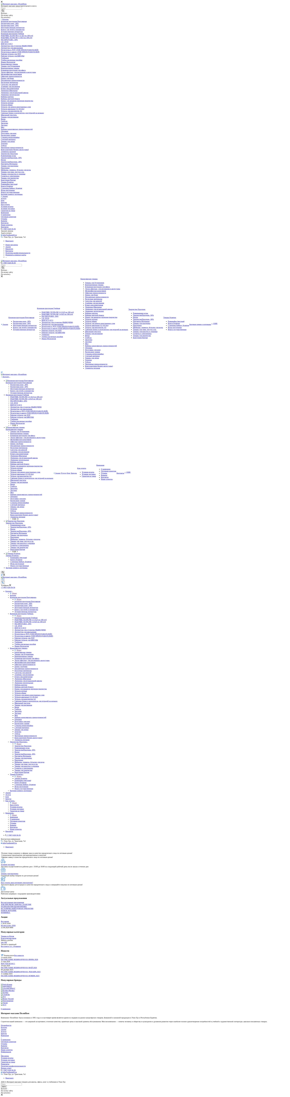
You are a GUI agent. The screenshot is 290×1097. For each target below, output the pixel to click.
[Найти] (3, 10)
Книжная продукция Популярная (27, 601)
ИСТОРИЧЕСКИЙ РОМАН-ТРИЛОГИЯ (17, 908)
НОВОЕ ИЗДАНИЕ (8, 911)
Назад (14, 593)
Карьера (4, 1046)
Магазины (5, 1056)
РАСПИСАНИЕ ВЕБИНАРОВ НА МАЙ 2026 (19, 968)
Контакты (4, 1048)
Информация (6, 1052)
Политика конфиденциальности (13, 1066)
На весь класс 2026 (8, 925)
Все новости (19, 955)
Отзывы (4, 1044)
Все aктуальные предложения (12, 902)
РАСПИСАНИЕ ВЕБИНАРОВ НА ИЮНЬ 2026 (19, 959)
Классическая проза (8, 938)
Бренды (4, 1033)
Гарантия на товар (8, 1062)
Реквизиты (5, 1064)
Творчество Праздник (22, 746)
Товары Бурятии (20, 778)
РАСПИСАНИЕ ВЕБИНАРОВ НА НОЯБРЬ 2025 (20, 976)
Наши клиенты (7, 1050)
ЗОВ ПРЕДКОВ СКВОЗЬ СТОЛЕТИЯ (16, 904)
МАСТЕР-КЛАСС (8, 964)
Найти (4, 1086)
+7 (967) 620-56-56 (8, 229)
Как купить (14, 805)
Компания (14, 817)
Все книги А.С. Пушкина (11, 946)
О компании (5, 1040)
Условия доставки (8, 1060)
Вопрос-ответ (6, 1068)
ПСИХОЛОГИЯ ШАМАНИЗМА (14, 906)
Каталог (13, 595)
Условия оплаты (7, 1058)
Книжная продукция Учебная (25, 618)
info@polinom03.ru (10, 235)
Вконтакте (9, 241)
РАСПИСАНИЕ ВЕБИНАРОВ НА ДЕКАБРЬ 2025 (21, 972)
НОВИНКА (5, 913)
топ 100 (4, 942)
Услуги (3, 1031)
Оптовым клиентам (8, 1042)
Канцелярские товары (22, 652)
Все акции (5, 921)
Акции (3, 1029)
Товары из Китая (7, 936)
